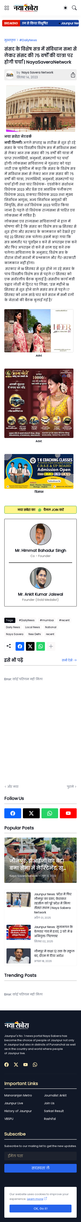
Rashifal (50, 1119)
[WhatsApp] (40, 646)
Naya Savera (14, 634)
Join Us (49, 1103)
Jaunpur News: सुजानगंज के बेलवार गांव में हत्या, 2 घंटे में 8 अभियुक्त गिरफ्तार (53, 931)
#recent (64, 620)
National (50, 627)
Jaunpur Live (13, 1103)
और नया (12, 786)
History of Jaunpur (18, 1111)
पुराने (70, 786)
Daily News (13, 627)
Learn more (35, 1199)
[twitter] (31, 813)
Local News (32, 627)
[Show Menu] (6, 7)
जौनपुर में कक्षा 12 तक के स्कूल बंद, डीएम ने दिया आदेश (54, 953)
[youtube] (68, 813)
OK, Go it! (41, 1208)
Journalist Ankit (55, 1095)
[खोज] (74, 7)
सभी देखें (67, 660)
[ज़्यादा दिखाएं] (51, 646)
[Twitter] (30, 646)
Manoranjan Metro (18, 1095)
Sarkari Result (54, 1111)
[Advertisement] (40, 735)
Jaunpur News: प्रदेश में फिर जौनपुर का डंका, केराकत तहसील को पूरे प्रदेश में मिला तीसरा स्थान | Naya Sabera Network (52, 903)
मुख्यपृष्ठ (10, 40)
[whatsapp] (49, 813)
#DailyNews (28, 40)
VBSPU (8, 1119)
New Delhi (35, 634)
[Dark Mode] (65, 7)
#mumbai (47, 620)
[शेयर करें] (71, 74)
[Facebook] (20, 646)
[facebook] (12, 813)
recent (50, 634)
